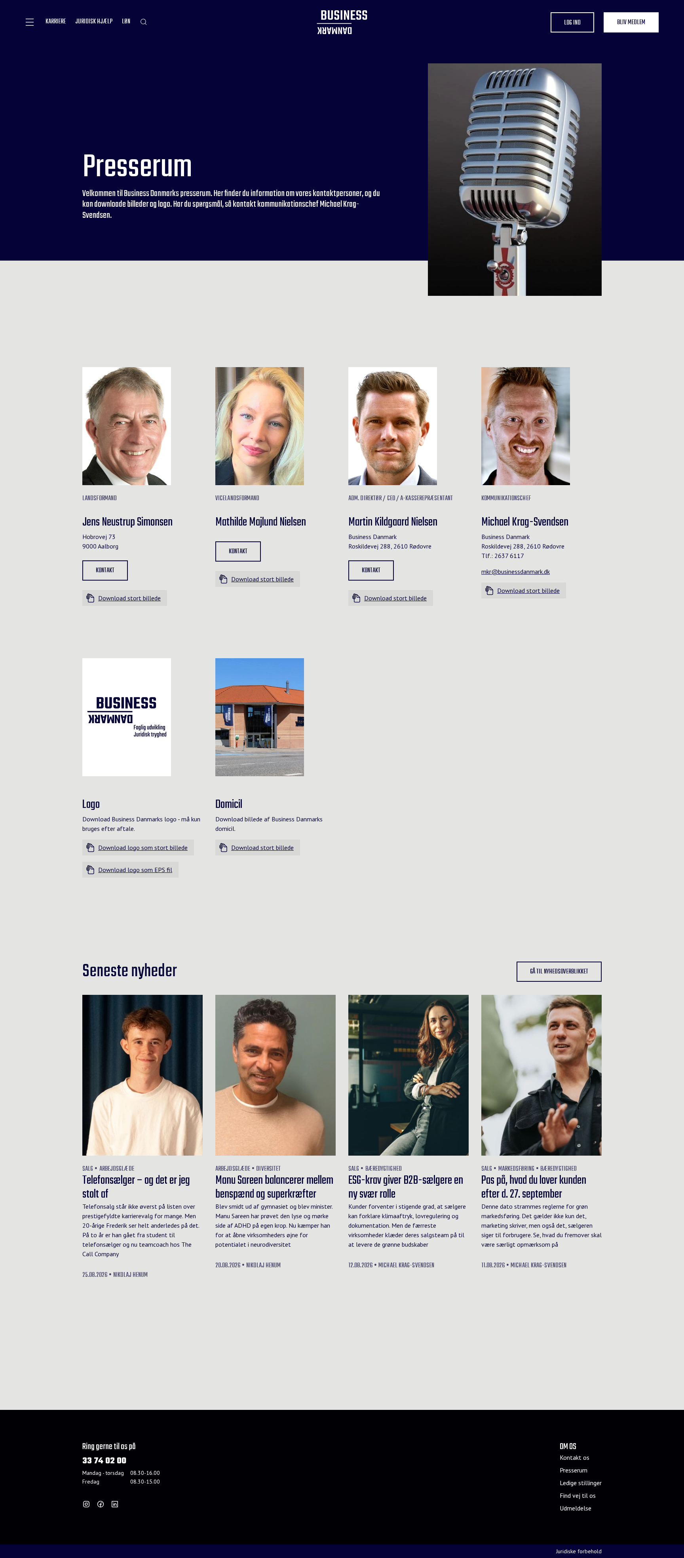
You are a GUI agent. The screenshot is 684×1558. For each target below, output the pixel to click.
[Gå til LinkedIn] (115, 1504)
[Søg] (143, 21)
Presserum (573, 1470)
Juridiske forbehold (579, 1551)
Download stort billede (129, 598)
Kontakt (105, 571)
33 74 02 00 (104, 1461)
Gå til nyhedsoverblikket (559, 972)
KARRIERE (56, 22)
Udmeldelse (575, 1508)
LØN (126, 22)
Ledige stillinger (581, 1483)
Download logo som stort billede (143, 847)
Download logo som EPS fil (135, 870)
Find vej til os (578, 1495)
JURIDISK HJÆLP (93, 22)
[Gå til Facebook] (100, 1504)
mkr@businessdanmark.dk (515, 571)
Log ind (572, 23)
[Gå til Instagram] (86, 1504)
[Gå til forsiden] (342, 22)
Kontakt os (574, 1457)
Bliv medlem (631, 22)
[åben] (29, 22)
